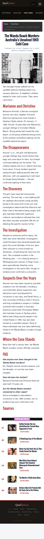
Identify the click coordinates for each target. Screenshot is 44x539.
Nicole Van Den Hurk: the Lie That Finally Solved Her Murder (30, 450)
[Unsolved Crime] (17, 13)
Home (6, 24)
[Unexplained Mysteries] (6, 13)
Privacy (36, 512)
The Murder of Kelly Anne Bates (30, 478)
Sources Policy (26, 512)
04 (3, 465)
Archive (15, 509)
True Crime (14, 24)
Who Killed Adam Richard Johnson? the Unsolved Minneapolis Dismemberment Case (29, 464)
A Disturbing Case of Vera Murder (30, 438)
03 (3, 451)
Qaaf (9, 3)
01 (3, 428)
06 (3, 490)
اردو (33, 4)
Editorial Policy (31, 509)
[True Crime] (28, 13)
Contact (26, 515)
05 (3, 479)
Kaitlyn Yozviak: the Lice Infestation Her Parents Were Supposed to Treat (29, 426)
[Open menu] (40, 4)
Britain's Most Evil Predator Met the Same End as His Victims (30, 489)
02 (3, 440)
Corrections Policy (13, 512)
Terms (19, 515)
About (22, 509)
